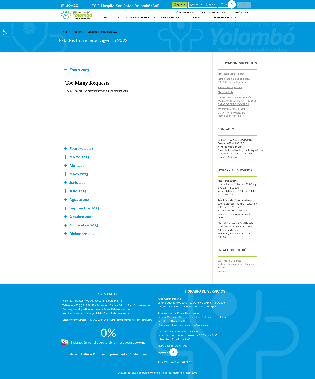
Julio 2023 (78, 191)
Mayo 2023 (78, 174)
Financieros (78, 32)
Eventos (222, 271)
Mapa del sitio (80, 354)
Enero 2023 (79, 70)
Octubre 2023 (81, 217)
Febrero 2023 (81, 148)
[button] (4, 32)
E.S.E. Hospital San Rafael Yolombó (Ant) (125, 6)
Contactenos (138, 354)
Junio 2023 (78, 182)
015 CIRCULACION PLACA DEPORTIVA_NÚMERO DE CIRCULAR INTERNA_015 (231, 112)
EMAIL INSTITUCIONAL (172, 346)
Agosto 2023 (80, 200)
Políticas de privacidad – (111, 354)
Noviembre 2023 (83, 225)
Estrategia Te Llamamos (229, 261)
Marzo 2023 (79, 157)
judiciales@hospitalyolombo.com (111, 313)
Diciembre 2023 (83, 234)
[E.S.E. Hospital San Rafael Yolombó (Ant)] (77, 15)
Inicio (64, 32)
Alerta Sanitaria (225, 92)
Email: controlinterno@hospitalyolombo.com (131, 320)
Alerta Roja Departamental (231, 74)
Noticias (222, 268)
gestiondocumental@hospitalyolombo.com (105, 309)
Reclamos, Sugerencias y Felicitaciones (237, 264)
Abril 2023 (78, 165)
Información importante (230, 87)
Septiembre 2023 (84, 208)
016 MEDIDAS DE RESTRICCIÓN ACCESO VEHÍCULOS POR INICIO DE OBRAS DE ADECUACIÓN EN (237, 101)
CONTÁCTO (108, 294)
